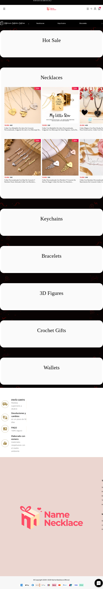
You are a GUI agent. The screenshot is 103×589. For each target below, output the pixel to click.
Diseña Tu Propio (22, 135)
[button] (4, 9)
